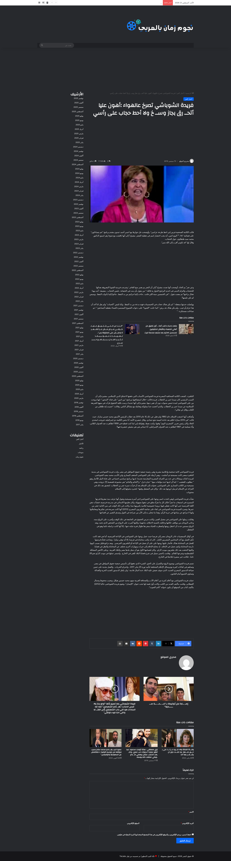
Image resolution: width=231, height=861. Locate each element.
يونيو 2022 (79, 279)
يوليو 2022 (79, 275)
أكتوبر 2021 (79, 314)
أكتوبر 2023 (78, 208)
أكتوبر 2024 (78, 155)
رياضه (81, 448)
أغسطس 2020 (77, 376)
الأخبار (81, 443)
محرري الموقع (184, 161)
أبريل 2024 (79, 182)
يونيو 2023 (79, 226)
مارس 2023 (78, 239)
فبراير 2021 (79, 350)
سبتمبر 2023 (78, 213)
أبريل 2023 (79, 235)
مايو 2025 (79, 125)
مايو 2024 (79, 178)
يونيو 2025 (79, 120)
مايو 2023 (79, 230)
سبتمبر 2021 (78, 319)
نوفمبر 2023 (78, 204)
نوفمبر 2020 (78, 363)
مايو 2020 (79, 389)
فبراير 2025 (78, 138)
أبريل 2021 (79, 341)
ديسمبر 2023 (78, 200)
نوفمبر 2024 (78, 151)
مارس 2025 (78, 133)
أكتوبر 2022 (78, 261)
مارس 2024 (78, 186)
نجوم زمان (79, 457)
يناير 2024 (79, 195)
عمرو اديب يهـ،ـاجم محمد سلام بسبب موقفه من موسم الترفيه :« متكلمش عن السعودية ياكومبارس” (106, 752)
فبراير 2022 (78, 297)
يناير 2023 (79, 248)
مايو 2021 (79, 336)
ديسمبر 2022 (78, 252)
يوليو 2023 (79, 222)
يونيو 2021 (79, 332)
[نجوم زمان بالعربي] (160, 24)
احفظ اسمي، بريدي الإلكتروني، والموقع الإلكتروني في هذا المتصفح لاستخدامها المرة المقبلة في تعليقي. (154, 834)
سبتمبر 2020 (78, 372)
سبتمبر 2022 (78, 266)
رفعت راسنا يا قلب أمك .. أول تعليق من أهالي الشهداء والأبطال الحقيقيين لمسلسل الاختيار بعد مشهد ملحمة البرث (161, 329)
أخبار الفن (180, 93)
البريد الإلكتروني (187, 823)
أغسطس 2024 (77, 164)
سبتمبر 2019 (78, 411)
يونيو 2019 (79, 420)
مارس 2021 (78, 345)
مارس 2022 (78, 292)
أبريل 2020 (79, 394)
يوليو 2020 (79, 380)
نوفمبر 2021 (78, 310)
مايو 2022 (79, 283)
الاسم (191, 812)
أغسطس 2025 (77, 111)
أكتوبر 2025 (78, 103)
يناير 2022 (79, 301)
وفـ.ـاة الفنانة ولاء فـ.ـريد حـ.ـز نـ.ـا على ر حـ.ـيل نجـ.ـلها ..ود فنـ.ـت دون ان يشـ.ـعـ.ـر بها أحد (178, 752)
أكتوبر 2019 (79, 407)
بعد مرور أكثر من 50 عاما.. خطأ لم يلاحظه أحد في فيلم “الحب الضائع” (135, 3)
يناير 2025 (79, 142)
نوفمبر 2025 (78, 98)
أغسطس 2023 (77, 217)
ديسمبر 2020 (78, 358)
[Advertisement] (115, 69)
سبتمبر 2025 (78, 107)
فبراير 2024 (78, 191)
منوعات (80, 452)
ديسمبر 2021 (78, 305)
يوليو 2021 (79, 327)
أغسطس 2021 (77, 323)
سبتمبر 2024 (78, 160)
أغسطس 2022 (77, 270)
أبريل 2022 (79, 288)
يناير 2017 (79, 424)
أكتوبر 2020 (78, 367)
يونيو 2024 (79, 173)
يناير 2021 (79, 354)
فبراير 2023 (78, 244)
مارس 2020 (78, 398)
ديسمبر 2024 (78, 147)
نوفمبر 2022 (78, 257)
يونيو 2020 (79, 385)
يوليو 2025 (79, 116)
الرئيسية (188, 93)
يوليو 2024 (79, 169)
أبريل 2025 (79, 129)
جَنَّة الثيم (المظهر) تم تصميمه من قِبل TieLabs (137, 856)
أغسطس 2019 (77, 416)
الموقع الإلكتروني (133, 823)
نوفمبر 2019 (78, 402)
